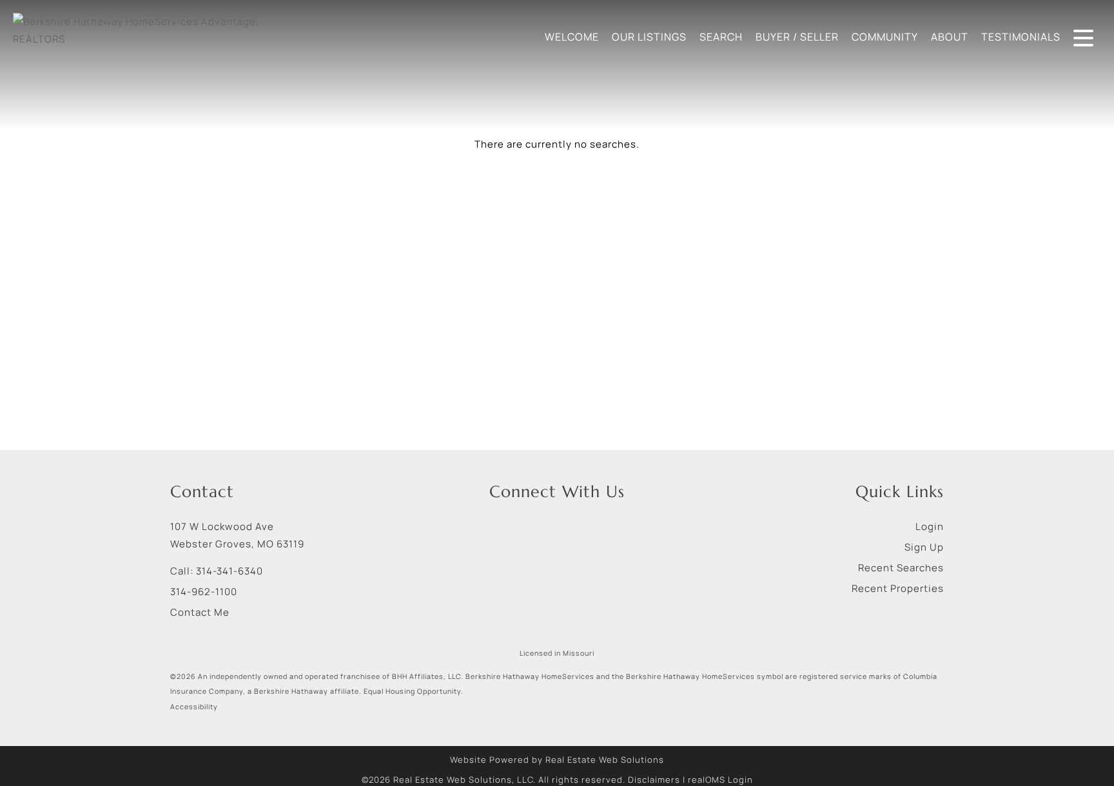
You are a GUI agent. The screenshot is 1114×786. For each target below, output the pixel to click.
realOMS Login (720, 779)
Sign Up (924, 547)
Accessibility (194, 706)
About (949, 37)
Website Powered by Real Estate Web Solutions (557, 759)
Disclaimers (654, 779)
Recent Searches (901, 568)
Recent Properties (898, 588)
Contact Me (200, 612)
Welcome (572, 37)
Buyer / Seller (797, 37)
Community (885, 37)
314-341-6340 (229, 571)
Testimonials (1020, 37)
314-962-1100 (203, 591)
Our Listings (649, 37)
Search (721, 37)
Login (929, 526)
